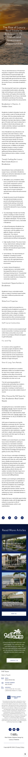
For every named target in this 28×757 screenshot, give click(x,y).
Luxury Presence (14, 739)
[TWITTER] (17, 729)
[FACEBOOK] (10, 729)
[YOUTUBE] (14, 729)
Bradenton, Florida (7, 408)
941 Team (20, 500)
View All (14, 613)
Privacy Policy (20, 747)
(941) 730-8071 (8, 684)
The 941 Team (18, 414)
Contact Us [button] (14, 660)
